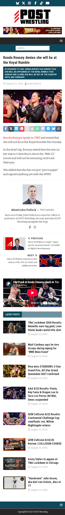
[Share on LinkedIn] (16, 129)
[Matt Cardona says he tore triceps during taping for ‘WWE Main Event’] (14, 349)
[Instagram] (29, 3)
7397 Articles (47, 210)
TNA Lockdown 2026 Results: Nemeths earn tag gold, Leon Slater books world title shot (45, 326)
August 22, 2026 (39, 404)
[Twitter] (23, 3)
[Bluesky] (17, 3)
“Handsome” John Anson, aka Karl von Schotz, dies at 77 (44, 482)
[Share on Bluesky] (53, 129)
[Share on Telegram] (48, 129)
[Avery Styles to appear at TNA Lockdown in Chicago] (14, 463)
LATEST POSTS (13, 314)
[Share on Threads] (58, 129)
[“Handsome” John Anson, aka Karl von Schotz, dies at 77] (14, 482)
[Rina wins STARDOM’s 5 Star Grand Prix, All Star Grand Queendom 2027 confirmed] (14, 371)
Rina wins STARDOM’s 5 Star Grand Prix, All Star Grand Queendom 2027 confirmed (44, 370)
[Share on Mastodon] (43, 129)
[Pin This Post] (21, 129)
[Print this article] (32, 129)
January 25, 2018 (14, 83)
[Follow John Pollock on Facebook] (30, 227)
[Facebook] (35, 3)
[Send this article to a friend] (27, 129)
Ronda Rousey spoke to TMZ (21, 137)
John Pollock (34, 83)
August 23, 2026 (39, 334)
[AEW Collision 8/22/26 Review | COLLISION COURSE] (14, 444)
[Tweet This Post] (11, 129)
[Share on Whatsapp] (37, 129)
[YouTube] (47, 3)
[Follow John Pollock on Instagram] (33, 227)
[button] (60, 40)
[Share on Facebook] (6, 129)
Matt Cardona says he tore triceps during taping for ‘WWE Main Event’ (43, 348)
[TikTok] (41, 3)
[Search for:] (33, 48)
